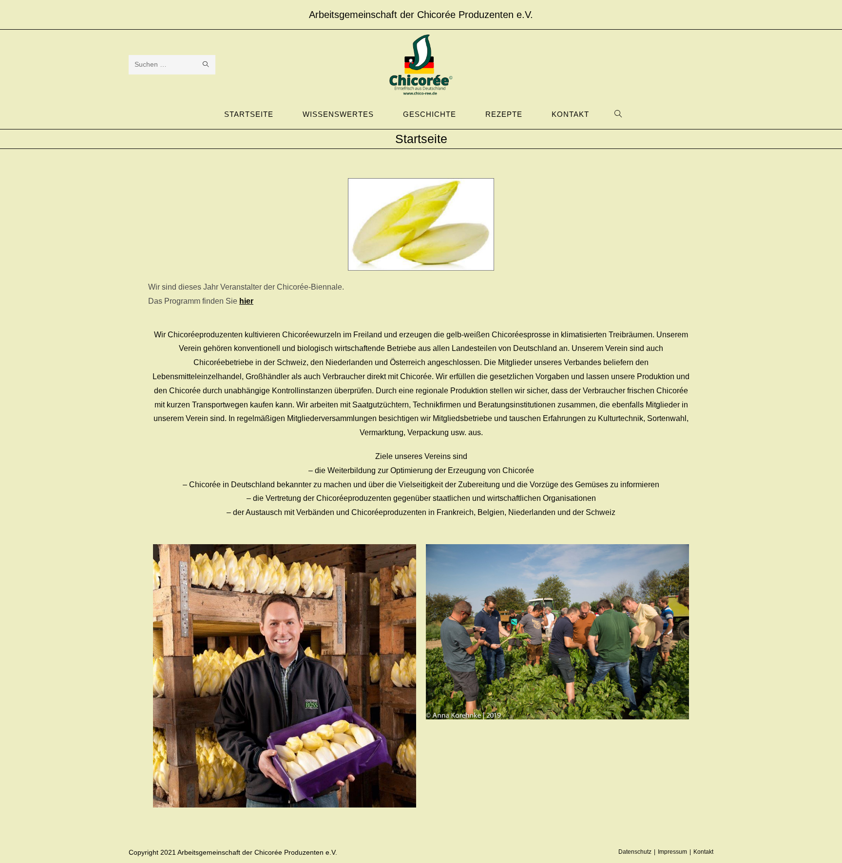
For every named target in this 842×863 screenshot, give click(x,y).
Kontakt (703, 851)
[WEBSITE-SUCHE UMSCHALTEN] (618, 114)
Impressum (672, 851)
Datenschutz (634, 851)
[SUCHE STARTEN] (206, 64)
